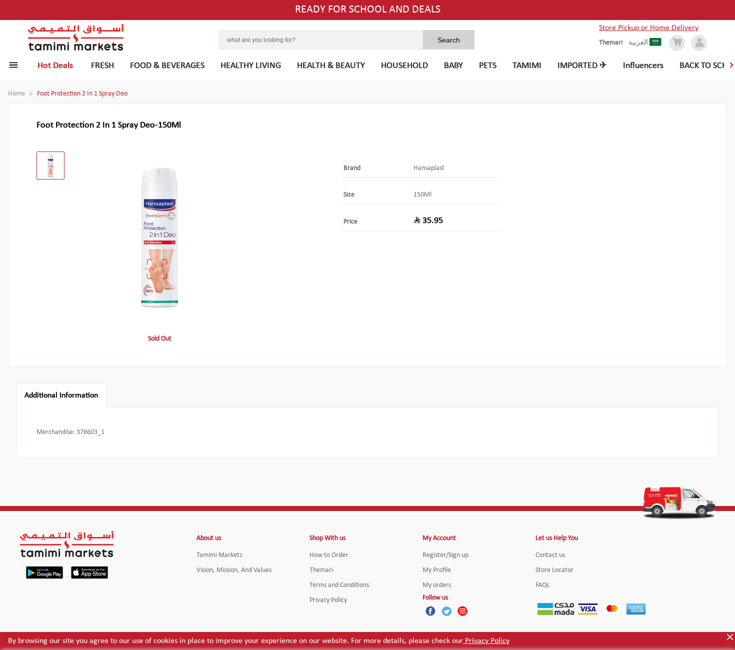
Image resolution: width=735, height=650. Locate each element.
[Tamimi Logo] (76, 37)
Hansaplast (429, 168)
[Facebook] (430, 611)
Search (449, 40)
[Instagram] (462, 611)
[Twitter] (446, 611)
